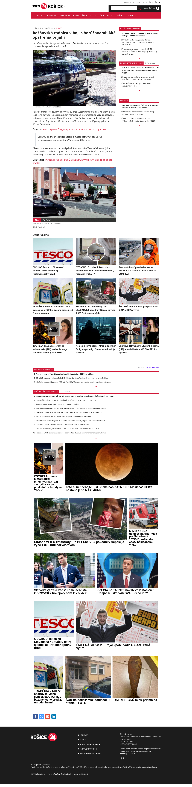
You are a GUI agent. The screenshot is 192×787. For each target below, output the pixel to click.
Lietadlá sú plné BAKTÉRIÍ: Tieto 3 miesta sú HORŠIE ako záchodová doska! (140, 106)
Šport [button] (85, 15)
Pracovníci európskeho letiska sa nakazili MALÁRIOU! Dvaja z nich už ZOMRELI (138, 78)
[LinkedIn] (54, 716)
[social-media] (122, 759)
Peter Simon (48, 28)
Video (110, 15)
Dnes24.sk (57, 107)
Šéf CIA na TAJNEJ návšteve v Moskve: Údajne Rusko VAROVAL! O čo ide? (63, 416)
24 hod (152, 63)
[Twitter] (41, 716)
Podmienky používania (90, 744)
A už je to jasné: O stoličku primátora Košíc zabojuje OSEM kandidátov (140, 34)
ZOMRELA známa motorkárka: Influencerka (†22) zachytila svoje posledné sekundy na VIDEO (140, 70)
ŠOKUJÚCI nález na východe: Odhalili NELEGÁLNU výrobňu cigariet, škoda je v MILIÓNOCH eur (138, 42)
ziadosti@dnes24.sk (127, 754)
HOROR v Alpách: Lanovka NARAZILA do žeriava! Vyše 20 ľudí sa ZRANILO (64, 424)
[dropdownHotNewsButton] (139, 125)
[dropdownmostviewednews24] (139, 91)
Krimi (76, 15)
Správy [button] (63, 15)
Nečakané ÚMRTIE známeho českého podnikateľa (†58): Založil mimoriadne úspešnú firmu (71, 433)
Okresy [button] (50, 15)
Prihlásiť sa (149, 8)
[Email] (47, 716)
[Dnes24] (55, 6)
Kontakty (131, 15)
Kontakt (84, 735)
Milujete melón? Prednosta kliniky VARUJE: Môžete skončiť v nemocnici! (138, 113)
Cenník (83, 740)
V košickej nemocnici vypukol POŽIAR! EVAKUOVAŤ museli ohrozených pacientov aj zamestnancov (139, 51)
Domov (38, 15)
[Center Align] (139, 8)
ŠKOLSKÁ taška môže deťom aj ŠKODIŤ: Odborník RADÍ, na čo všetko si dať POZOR (138, 119)
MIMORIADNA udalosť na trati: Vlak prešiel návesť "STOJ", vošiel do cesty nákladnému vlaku (71, 408)
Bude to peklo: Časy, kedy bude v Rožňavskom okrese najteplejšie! (75, 129)
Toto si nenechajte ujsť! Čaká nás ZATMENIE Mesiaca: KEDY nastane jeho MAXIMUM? (68, 428)
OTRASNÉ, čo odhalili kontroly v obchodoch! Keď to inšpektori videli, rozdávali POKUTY (69, 412)
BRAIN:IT (84, 774)
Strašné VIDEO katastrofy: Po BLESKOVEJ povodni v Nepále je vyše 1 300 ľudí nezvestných (70, 420)
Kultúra (99, 15)
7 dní (145, 63)
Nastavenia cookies (88, 749)
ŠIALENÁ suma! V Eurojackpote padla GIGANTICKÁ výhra (136, 84)
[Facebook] (35, 716)
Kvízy (119, 15)
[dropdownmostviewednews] (139, 58)
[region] (64, 6)
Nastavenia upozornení (90, 753)
